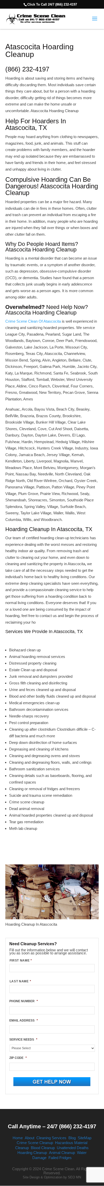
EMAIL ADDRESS (23, 1020)
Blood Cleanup (43, 1148)
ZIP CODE (18, 1058)
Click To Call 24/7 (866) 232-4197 (52, 4)
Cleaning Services (51, 1138)
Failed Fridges (60, 1157)
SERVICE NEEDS (23, 1039)
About (29, 1138)
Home (18, 1138)
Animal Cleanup (62, 1152)
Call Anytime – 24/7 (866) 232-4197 (52, 1126)
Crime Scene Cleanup (35, 1142)
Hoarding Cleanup (32, 1152)
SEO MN (74, 1177)
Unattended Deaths (73, 1148)
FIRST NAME (21, 960)
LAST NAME (20, 981)
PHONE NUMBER (23, 1001)
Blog (72, 1138)
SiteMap (84, 1138)
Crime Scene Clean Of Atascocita (33, 321)
